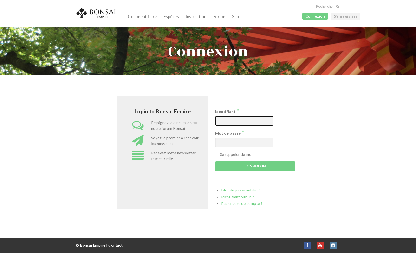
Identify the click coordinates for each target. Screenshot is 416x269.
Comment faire (142, 16)
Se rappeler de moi (236, 154)
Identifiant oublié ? (237, 196)
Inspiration (196, 16)
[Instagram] (333, 245)
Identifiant (227, 111)
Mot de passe (229, 132)
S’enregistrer (346, 16)
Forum (219, 16)
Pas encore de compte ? (242, 203)
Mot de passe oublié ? (240, 190)
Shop (236, 16)
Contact (115, 245)
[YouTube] (320, 245)
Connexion (315, 16)
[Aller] (337, 7)
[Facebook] (307, 245)
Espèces (171, 16)
